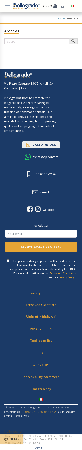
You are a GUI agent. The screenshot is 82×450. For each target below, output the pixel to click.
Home (61, 18)
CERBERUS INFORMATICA (38, 411)
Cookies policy (41, 340)
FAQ (41, 353)
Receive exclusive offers (41, 246)
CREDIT (38, 448)
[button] (41, 144)
